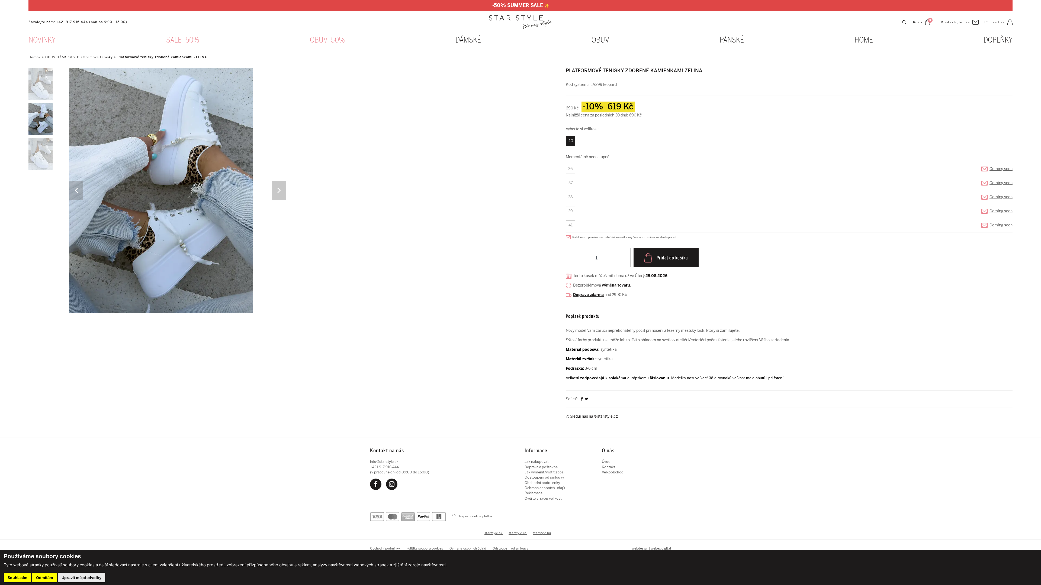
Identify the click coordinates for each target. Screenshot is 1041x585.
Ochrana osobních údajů (545, 488)
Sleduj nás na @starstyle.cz (593, 416)
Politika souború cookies (424, 548)
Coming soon (1001, 169)
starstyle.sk (493, 533)
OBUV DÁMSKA (59, 57)
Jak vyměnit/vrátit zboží (544, 472)
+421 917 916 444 (72, 22)
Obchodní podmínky (385, 548)
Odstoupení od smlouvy (544, 477)
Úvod (606, 462)
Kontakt (608, 467)
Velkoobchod (613, 472)
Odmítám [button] (44, 577)
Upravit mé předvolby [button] (81, 577)
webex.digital (661, 548)
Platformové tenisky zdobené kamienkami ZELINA (162, 57)
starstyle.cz (518, 533)
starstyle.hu (542, 533)
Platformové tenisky (95, 57)
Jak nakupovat (537, 462)
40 (570, 141)
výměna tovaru (616, 285)
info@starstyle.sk (384, 462)
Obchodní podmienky (542, 483)
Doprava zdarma (588, 294)
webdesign (640, 548)
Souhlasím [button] (17, 577)
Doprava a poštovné (541, 467)
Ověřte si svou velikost (543, 498)
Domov (34, 57)
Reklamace (533, 493)
